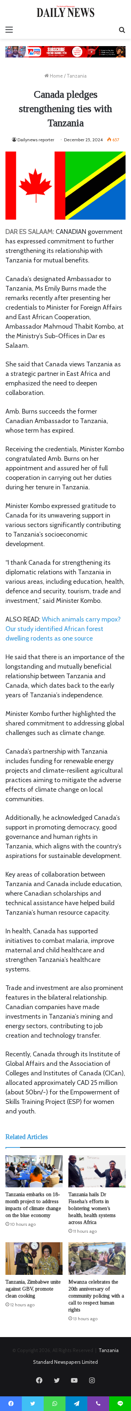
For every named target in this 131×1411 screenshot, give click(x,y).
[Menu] (9, 29)
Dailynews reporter (35, 139)
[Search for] (122, 29)
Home (56, 76)
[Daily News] (65, 11)
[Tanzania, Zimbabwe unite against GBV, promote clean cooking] (34, 1258)
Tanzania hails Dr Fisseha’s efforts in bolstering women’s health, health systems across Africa (92, 1208)
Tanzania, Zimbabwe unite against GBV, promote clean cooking (33, 1289)
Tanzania (77, 76)
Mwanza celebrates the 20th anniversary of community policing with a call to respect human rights (96, 1296)
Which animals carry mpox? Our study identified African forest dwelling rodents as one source (63, 628)
